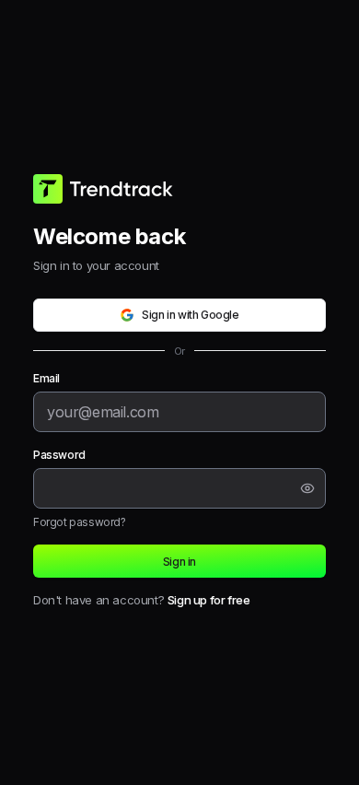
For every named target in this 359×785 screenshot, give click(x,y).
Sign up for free (209, 599)
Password (59, 455)
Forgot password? (79, 522)
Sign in (179, 561)
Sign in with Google (190, 315)
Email (46, 378)
